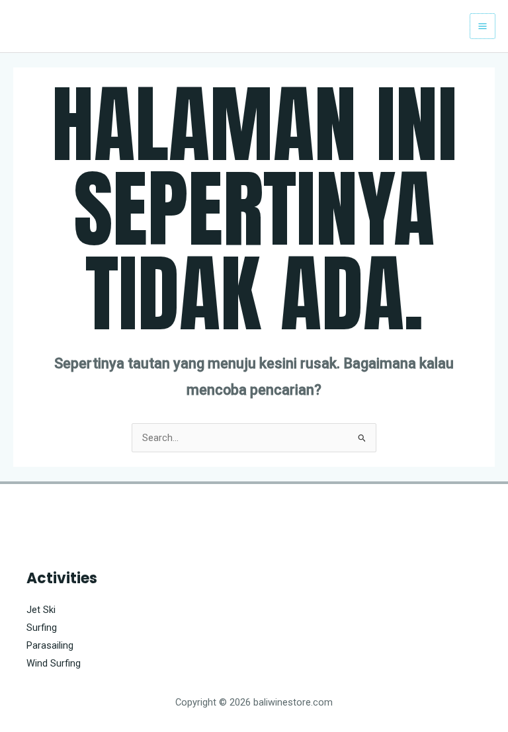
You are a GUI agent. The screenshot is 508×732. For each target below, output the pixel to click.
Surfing (41, 627)
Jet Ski (41, 610)
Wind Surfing (53, 663)
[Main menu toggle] (482, 26)
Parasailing (49, 645)
